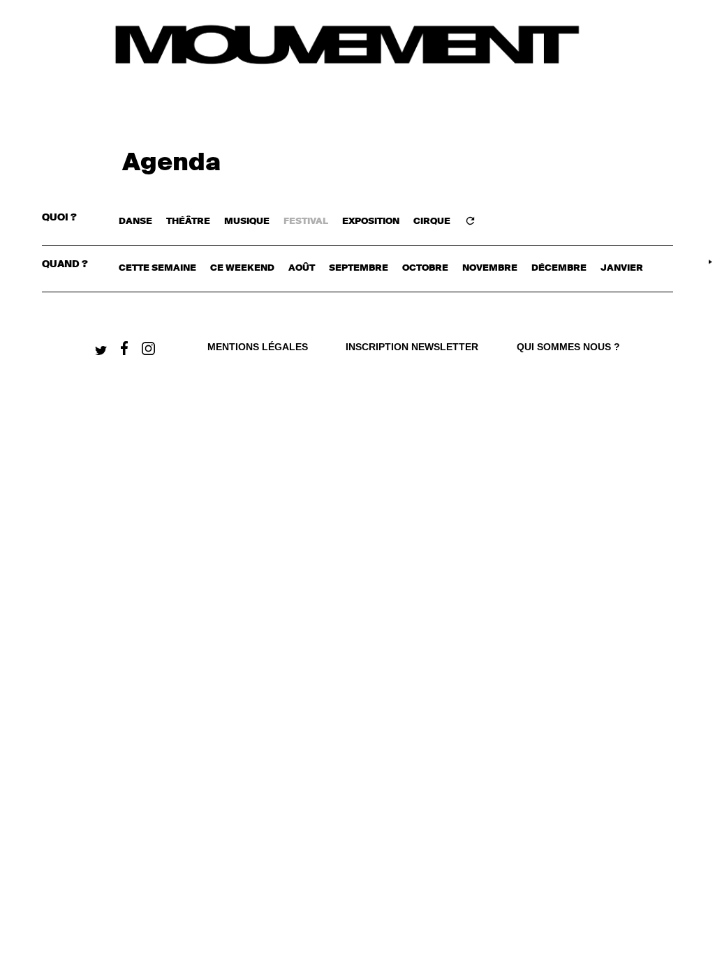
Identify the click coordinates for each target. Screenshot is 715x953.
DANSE (135, 221)
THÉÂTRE (188, 221)
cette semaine (157, 268)
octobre (425, 268)
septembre (358, 268)
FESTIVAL (305, 221)
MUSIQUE (247, 221)
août (301, 268)
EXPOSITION (370, 221)
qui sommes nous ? (568, 346)
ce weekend (242, 268)
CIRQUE (431, 221)
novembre (489, 268)
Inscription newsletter (412, 346)
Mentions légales (257, 346)
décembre (559, 268)
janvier (621, 268)
